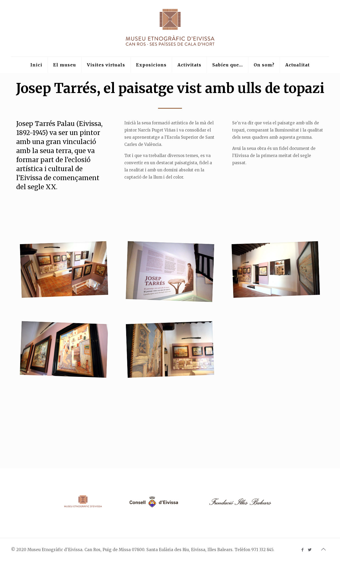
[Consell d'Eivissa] (153, 507)
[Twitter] (309, 549)
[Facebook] (302, 549)
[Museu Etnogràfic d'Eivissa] (170, 28)
